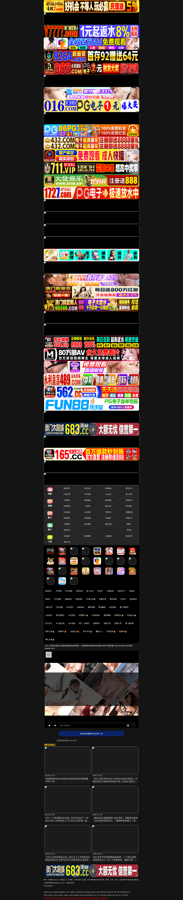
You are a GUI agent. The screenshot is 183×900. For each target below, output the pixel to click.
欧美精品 (108, 488)
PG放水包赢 (90, 599)
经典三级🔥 (49, 631)
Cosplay (108, 494)
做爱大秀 (107, 623)
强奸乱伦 (87, 488)
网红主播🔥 (49, 639)
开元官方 (48, 623)
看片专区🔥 (87, 631)
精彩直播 (113, 599)
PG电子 (100, 591)
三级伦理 (67, 494)
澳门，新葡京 (84, 623)
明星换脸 (87, 518)
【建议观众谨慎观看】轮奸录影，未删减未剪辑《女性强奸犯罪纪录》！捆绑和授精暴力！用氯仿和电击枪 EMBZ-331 (115, 820)
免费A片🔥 (62, 631)
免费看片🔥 (83, 615)
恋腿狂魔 (129, 512)
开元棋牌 (68, 591)
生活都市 (67, 536)
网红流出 (108, 506)
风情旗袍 (67, 518)
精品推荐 (67, 488)
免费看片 (96, 623)
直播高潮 (102, 599)
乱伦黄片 (70, 607)
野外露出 (129, 506)
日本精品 (87, 494)
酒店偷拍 (133, 599)
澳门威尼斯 (129, 623)
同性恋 (129, 530)
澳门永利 (90, 591)
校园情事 (87, 536)
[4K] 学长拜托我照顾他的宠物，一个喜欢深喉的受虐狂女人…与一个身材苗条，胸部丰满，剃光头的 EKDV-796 (115, 860)
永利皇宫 (71, 615)
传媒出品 (67, 530)
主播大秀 (48, 607)
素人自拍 (129, 494)
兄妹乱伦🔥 (74, 631)
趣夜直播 (91, 607)
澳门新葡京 (124, 607)
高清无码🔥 (111, 631)
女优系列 (87, 512)
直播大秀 (118, 623)
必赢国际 (68, 599)
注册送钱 (110, 591)
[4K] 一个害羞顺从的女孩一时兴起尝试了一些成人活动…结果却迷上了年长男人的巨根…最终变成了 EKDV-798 (67, 820)
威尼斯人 (48, 591)
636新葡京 (96, 615)
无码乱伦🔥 (131, 615)
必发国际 (112, 607)
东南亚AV (129, 500)
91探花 (87, 506)
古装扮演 (67, 512)
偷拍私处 (80, 607)
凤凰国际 (79, 599)
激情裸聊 (107, 615)
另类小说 (67, 542)
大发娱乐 (48, 615)
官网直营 (79, 591)
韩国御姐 (87, 500)
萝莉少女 (129, 488)
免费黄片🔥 (118, 615)
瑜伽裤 (108, 518)
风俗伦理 (129, 536)
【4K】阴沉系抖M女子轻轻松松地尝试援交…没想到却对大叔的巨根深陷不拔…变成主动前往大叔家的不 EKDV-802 (115, 781)
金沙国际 (71, 623)
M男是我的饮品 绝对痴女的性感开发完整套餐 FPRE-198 (66, 780)
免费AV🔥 (123, 631)
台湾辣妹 (67, 500)
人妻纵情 (108, 536)
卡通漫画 (67, 524)
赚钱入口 (99, 631)
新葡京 (47, 599)
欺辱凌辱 (67, 506)
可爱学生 (108, 512)
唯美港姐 (108, 500)
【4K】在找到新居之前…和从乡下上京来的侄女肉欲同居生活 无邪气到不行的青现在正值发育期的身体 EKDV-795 (67, 860)
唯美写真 (108, 524)
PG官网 (59, 591)
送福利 (131, 591)
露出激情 (87, 524)
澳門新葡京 (60, 615)
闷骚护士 (129, 518)
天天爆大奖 (60, 623)
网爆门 (129, 524)
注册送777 (121, 591)
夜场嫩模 (102, 607)
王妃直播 (59, 607)
